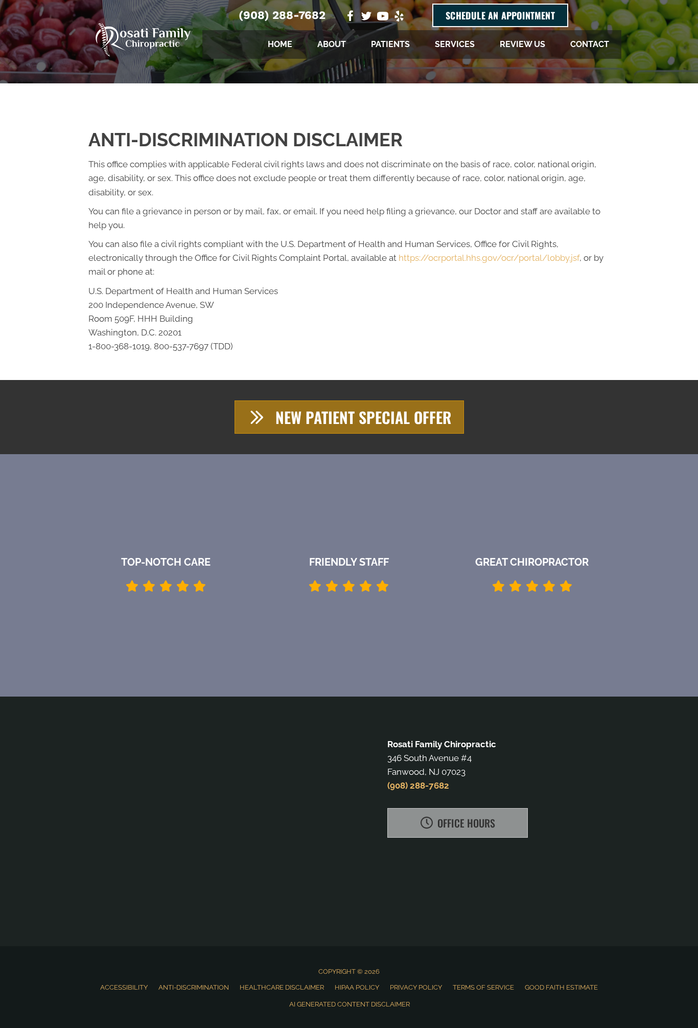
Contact (589, 44)
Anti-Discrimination (193, 987)
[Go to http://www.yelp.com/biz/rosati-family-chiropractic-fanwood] (399, 17)
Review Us (522, 44)
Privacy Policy (416, 987)
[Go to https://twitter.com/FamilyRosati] (366, 17)
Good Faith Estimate (561, 987)
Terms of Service (483, 987)
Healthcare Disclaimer (282, 987)
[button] (349, 417)
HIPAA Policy (357, 987)
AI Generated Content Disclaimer (349, 1004)
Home (280, 44)
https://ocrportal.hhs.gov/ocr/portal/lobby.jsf (489, 258)
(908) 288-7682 (282, 15)
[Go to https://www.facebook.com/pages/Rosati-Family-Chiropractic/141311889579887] (350, 17)
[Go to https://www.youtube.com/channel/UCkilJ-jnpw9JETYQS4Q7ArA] (382, 17)
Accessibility (124, 987)
